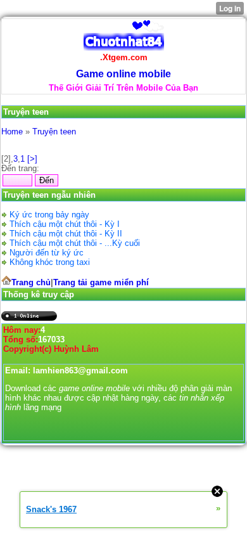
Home (12, 131)
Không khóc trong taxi (49, 262)
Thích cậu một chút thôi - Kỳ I (64, 224)
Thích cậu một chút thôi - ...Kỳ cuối (74, 243)
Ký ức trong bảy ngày (49, 214)
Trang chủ (31, 282)
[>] (32, 159)
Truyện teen (54, 131)
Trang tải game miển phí (101, 282)
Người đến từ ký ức (46, 252)
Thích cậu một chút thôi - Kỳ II (66, 233)
